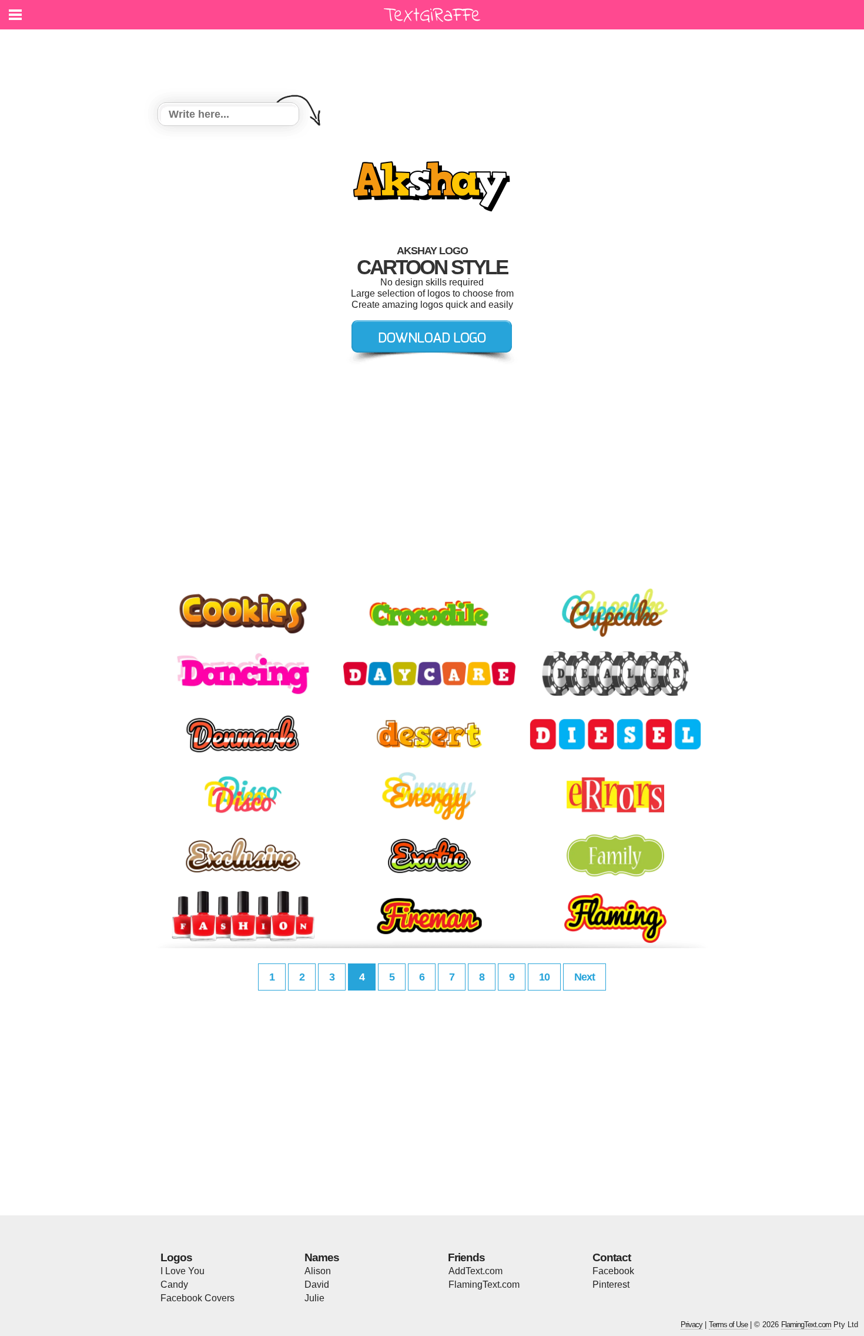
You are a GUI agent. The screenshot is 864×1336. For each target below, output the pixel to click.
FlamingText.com (484, 1284)
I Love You (182, 1271)
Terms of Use (728, 1324)
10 (544, 977)
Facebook (613, 1271)
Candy (174, 1284)
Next (584, 977)
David (316, 1284)
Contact (611, 1257)
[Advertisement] (435, 58)
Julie (314, 1298)
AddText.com (475, 1271)
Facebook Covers (197, 1298)
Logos (176, 1257)
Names (321, 1257)
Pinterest (610, 1284)
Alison (317, 1271)
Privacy (691, 1324)
